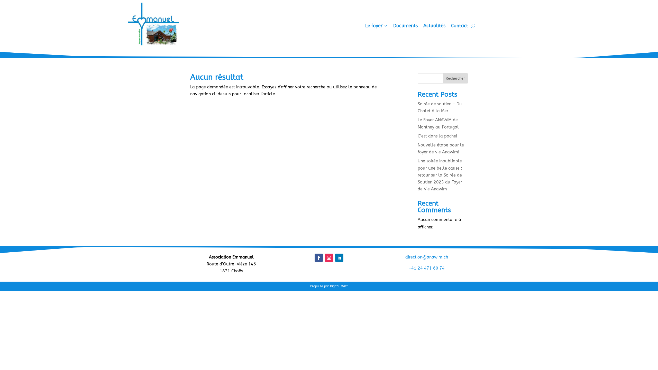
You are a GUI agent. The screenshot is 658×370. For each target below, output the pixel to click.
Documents (405, 26)
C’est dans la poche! (437, 136)
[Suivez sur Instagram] (329, 258)
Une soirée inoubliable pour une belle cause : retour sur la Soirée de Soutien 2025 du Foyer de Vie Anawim (440, 175)
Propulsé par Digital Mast (329, 286)
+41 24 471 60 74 (427, 268)
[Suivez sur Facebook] (319, 258)
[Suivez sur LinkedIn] (339, 258)
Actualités (434, 26)
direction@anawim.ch (426, 257)
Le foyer (373, 26)
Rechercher (455, 78)
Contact (459, 26)
